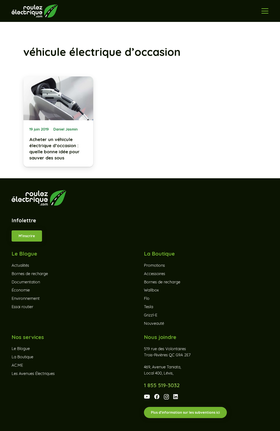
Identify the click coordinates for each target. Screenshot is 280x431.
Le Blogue (21, 348)
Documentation (26, 281)
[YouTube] (147, 396)
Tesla (148, 306)
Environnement (26, 298)
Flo (146, 298)
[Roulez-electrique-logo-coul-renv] (35, 11)
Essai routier (22, 306)
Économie (21, 290)
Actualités (20, 265)
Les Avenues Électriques (33, 373)
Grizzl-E (150, 315)
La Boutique (22, 356)
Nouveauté (154, 323)
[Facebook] (156, 396)
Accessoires (154, 273)
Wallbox (151, 290)
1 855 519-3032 (162, 385)
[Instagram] (166, 397)
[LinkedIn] (175, 396)
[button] (264, 10)
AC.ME (17, 365)
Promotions (154, 265)
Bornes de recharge (30, 273)
